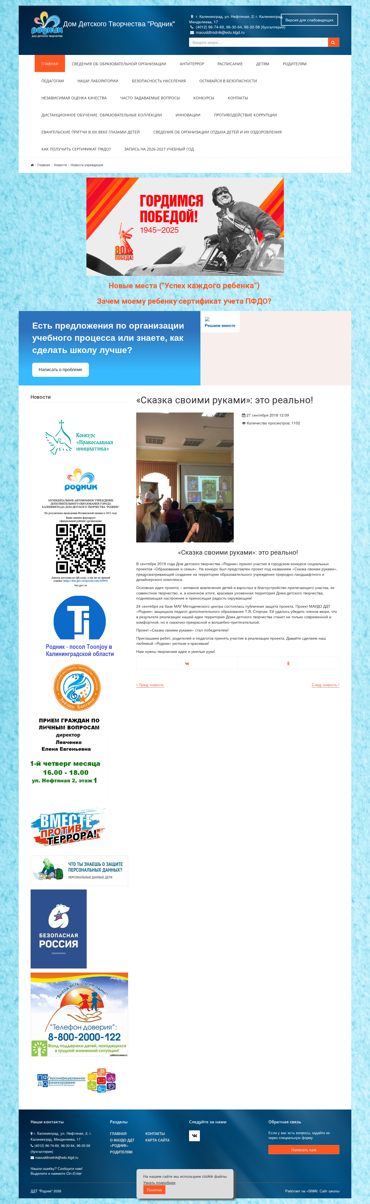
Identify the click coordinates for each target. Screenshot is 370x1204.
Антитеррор (192, 63)
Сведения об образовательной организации (119, 63)
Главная (49, 63)
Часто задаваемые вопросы (150, 97)
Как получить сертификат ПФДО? (76, 149)
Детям (262, 63)
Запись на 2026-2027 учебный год (159, 149)
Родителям (295, 63)
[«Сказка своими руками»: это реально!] (185, 477)
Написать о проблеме (60, 369)
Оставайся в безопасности (228, 80)
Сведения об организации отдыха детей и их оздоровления (217, 132)
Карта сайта (157, 1140)
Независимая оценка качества (74, 97)
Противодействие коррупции (245, 114)
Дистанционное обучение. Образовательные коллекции (101, 114)
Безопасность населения (159, 80)
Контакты (238, 97)
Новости (60, 164)
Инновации (188, 114)
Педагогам (52, 80)
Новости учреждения (87, 164)
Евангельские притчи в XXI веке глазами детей (90, 132)
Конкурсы (203, 97)
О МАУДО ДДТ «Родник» (122, 1143)
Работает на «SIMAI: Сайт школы (312, 1191)
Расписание (230, 63)
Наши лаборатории (97, 80)
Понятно (154, 1190)
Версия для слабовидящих (309, 19)
